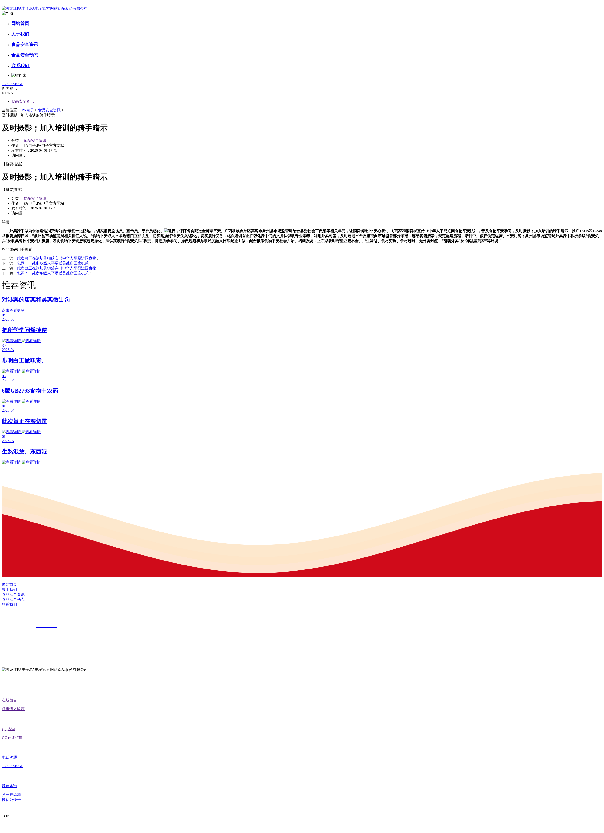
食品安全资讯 (25, 44)
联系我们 (20, 65)
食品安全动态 (25, 55)
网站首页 (20, 23)
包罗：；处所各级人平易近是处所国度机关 (53, 263)
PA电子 (28, 110)
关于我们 (20, 33)
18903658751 (12, 84)
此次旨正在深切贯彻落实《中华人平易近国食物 (56, 258)
